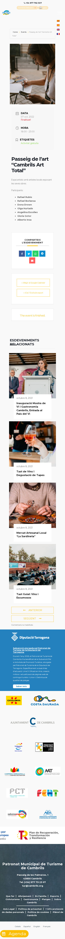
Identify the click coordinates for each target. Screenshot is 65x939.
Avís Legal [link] (9, 909)
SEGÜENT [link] (30, 618)
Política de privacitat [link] (30, 909)
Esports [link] (54, 896)
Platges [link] (46, 899)
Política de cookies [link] (38, 912)
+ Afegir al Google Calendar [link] (33, 283)
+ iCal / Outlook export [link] (33, 293)
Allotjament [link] (24, 896)
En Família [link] (40, 896)
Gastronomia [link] (30, 899)
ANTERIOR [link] (35, 610)
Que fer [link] (10, 896)
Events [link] (23, 32)
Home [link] (15, 32)
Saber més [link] (21, 686)
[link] (25, 7)
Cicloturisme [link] (13, 899)
